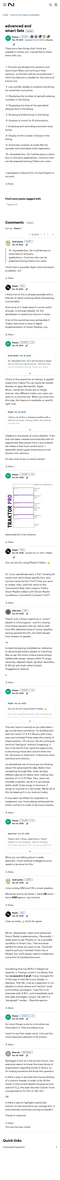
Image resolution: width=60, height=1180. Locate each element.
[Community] (11, 4)
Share (9, 184)
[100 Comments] (40, 36)
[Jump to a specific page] (52, 234)
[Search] (50, 4)
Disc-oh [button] (16, 1052)
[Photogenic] (32, 36)
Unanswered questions (30, 1147)
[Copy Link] (14, 44)
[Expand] (30, 373)
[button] (8, 38)
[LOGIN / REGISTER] (55, 4)
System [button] (49, 40)
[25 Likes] (48, 36)
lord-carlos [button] (17, 241)
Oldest (17, 228)
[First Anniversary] (36, 36)
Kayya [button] (15, 37)
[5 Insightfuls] (44, 36)
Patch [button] (15, 286)
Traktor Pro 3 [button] (12, 204)
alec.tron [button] (16, 610)
